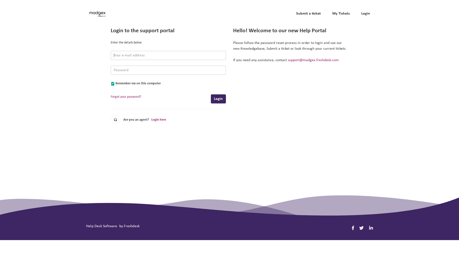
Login (218, 99)
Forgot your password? (126, 97)
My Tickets (341, 14)
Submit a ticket (308, 14)
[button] (284, 14)
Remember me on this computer (138, 83)
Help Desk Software (102, 226)
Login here (158, 120)
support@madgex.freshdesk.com (313, 60)
